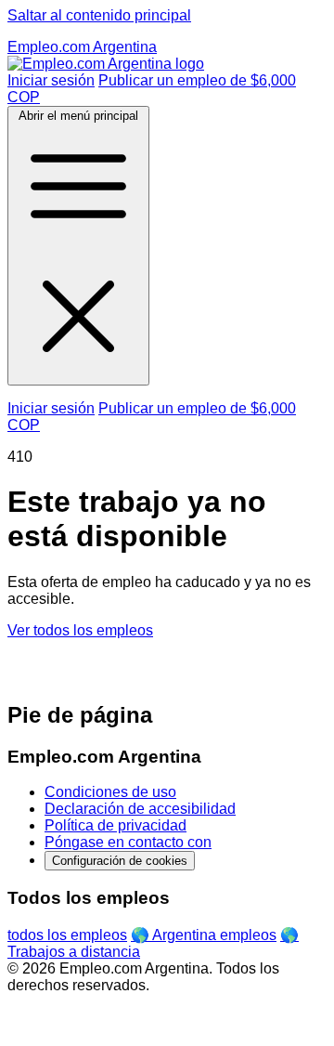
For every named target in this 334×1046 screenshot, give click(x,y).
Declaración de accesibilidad (140, 809)
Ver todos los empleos (80, 630)
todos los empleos (67, 935)
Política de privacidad (115, 825)
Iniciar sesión (51, 80)
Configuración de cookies (119, 861)
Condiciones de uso (110, 792)
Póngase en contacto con (128, 842)
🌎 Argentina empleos (203, 935)
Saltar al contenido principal (99, 15)
